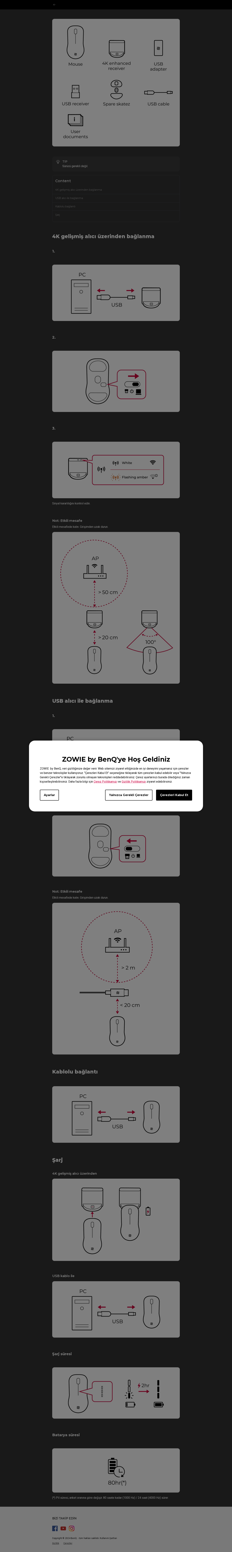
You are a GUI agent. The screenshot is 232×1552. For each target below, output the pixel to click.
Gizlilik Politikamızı (134, 781)
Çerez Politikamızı (105, 781)
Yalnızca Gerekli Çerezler (128, 795)
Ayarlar (49, 795)
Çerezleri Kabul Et (174, 795)
